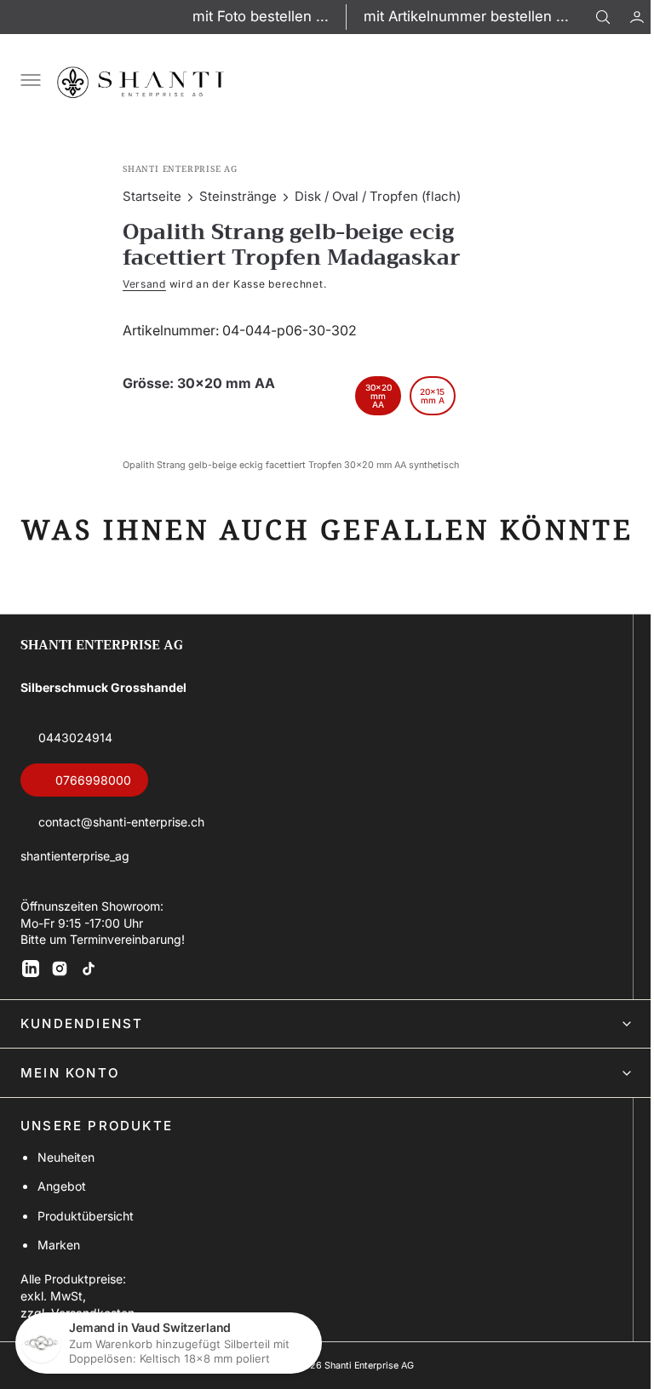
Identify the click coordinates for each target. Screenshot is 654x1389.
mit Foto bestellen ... (260, 16)
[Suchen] (603, 17)
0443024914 (75, 770)
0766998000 (93, 812)
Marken (58, 1277)
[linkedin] (30, 1001)
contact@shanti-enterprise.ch (121, 855)
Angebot (61, 1219)
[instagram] (59, 1001)
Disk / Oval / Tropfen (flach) (372, 196)
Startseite (146, 196)
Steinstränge (232, 196)
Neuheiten (66, 1189)
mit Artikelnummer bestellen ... (466, 16)
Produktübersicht (85, 1248)
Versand (138, 283)
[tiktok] (88, 1001)
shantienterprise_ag (74, 888)
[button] (624, 17)
